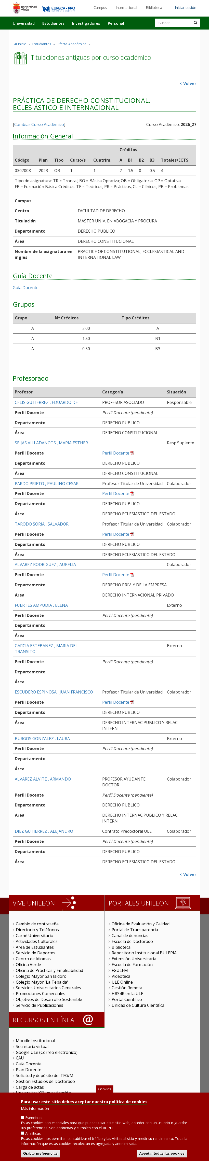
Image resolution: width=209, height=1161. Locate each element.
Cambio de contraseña (37, 924)
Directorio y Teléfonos (37, 929)
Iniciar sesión (185, 7)
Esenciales (33, 1117)
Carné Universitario (34, 935)
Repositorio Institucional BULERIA (144, 953)
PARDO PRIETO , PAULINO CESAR (47, 483)
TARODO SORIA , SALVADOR (42, 524)
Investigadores (86, 23)
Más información (35, 1108)
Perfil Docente (115, 453)
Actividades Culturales (37, 941)
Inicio (22, 43)
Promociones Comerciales (40, 993)
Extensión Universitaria (134, 958)
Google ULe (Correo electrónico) (46, 1052)
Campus (100, 7)
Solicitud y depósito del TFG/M (44, 1075)
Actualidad (142, 33)
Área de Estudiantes (35, 947)
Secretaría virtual (32, 1046)
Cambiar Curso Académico (39, 124)
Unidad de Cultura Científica (138, 1005)
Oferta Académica (71, 43)
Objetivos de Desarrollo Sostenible (49, 999)
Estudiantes (53, 23)
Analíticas (33, 1133)
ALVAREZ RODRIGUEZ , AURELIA (45, 564)
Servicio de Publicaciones (39, 1005)
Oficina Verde (28, 964)
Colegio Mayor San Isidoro (41, 976)
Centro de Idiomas (33, 958)
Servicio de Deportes (35, 953)
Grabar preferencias (40, 1153)
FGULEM (120, 970)
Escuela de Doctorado (132, 941)
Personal (116, 23)
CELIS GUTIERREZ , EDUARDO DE (46, 402)
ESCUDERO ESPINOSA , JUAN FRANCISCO (54, 692)
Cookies (104, 1088)
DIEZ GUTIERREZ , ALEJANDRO (44, 831)
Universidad (24, 23)
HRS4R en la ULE (127, 993)
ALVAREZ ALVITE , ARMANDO (43, 779)
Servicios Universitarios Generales (48, 987)
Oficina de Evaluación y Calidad (140, 924)
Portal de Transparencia (135, 929)
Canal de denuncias (130, 935)
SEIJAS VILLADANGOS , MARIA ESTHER (51, 443)
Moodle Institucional (35, 1040)
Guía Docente (25, 287)
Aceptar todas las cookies (162, 1153)
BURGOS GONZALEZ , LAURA (42, 738)
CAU (20, 1058)
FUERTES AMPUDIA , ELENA (41, 605)
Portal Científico (127, 999)
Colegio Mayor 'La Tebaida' (42, 982)
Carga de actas (30, 1087)
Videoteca (121, 976)
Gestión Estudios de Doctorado (45, 1081)
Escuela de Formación (132, 964)
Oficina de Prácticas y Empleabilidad (49, 970)
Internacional (126, 7)
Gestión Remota (127, 987)
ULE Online (122, 982)
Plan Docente (28, 1069)
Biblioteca (154, 7)
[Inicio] (25, 8)
